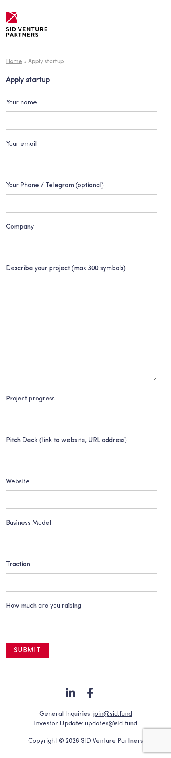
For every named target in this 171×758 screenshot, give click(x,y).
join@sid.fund (112, 714)
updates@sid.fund (111, 724)
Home (14, 61)
